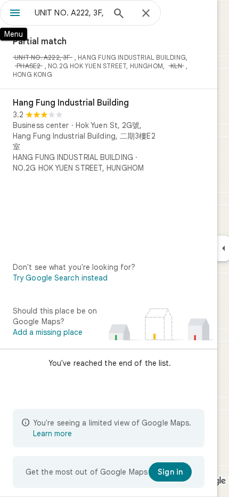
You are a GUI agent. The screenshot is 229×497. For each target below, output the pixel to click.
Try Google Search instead (60, 278)
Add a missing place (48, 332)
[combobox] (69, 12)
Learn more (52, 433)
